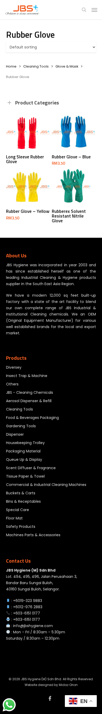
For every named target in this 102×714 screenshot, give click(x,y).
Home (11, 66)
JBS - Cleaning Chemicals (29, 392)
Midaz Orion (68, 685)
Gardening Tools (21, 426)
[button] (94, 9)
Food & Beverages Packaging (32, 417)
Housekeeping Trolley (25, 442)
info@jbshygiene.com (33, 625)
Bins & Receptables (23, 501)
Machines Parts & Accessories (33, 535)
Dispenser (15, 434)
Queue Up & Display (24, 459)
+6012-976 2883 (27, 607)
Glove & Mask (66, 66)
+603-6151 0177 (26, 613)
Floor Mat (14, 518)
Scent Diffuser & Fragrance (31, 468)
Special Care (17, 509)
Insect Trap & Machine (26, 375)
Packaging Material (23, 451)
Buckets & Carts (20, 493)
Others (12, 384)
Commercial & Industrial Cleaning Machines (46, 484)
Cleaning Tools (36, 66)
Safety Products (20, 526)
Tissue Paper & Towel (25, 476)
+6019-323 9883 (27, 600)
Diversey (13, 367)
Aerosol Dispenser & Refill (29, 400)
